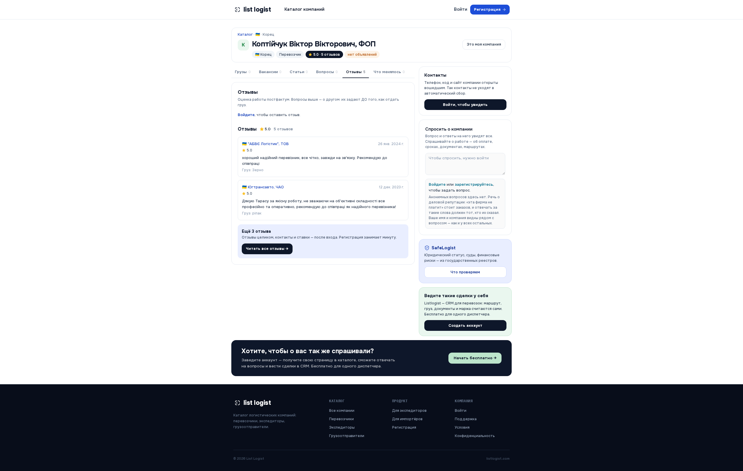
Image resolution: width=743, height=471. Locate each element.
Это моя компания (484, 44)
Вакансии (270, 71)
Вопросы (327, 71)
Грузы (242, 71)
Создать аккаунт (465, 325)
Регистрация (487, 9)
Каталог (245, 34)
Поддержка (466, 419)
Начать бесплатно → (475, 357)
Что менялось (389, 71)
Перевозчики (341, 419)
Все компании (341, 410)
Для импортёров (407, 419)
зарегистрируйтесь (474, 184)
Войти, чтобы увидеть (465, 104)
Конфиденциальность (475, 436)
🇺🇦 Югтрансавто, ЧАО (263, 187)
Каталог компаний (304, 9)
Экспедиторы (342, 427)
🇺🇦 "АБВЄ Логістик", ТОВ (265, 143)
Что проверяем (465, 272)
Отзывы (355, 71)
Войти (460, 9)
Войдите (246, 114)
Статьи (299, 71)
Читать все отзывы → (267, 248)
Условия (462, 427)
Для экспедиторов (409, 410)
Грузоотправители (346, 436)
